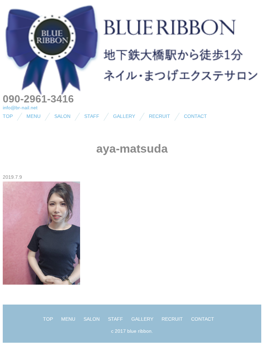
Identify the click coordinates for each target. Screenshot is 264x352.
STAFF (91, 116)
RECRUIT (159, 116)
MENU (33, 116)
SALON (62, 116)
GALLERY (124, 116)
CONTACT (195, 116)
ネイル (23, 130)
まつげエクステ (33, 142)
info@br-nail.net (20, 107)
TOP (8, 116)
